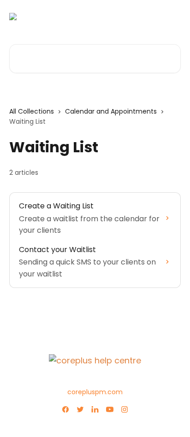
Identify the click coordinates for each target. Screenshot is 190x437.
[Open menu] (172, 16)
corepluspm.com (95, 392)
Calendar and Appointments (111, 111)
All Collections (31, 111)
